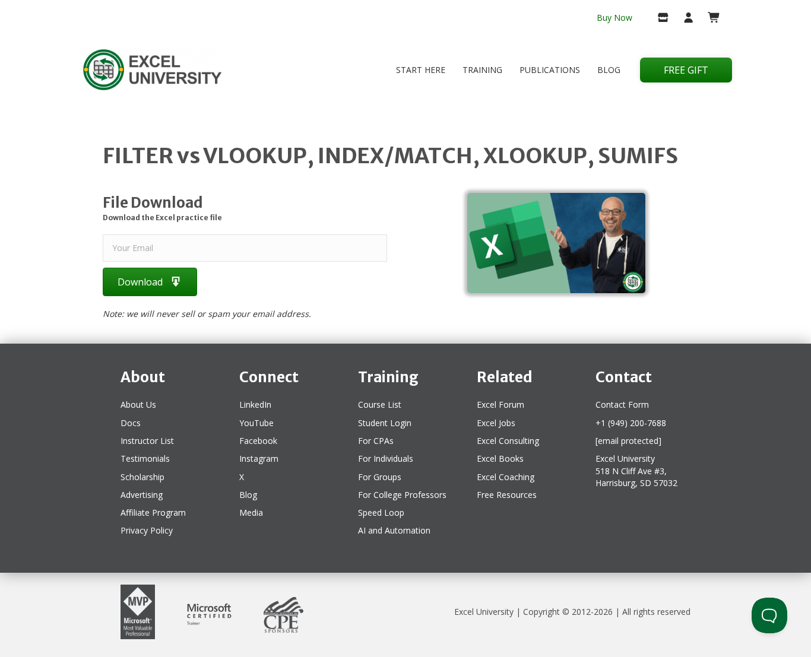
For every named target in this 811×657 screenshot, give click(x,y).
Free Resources (507, 494)
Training (482, 69)
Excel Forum (500, 404)
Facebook (258, 440)
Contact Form (622, 404)
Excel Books (500, 458)
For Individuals (385, 458)
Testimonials (145, 458)
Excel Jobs (496, 423)
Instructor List (147, 440)
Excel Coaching (505, 477)
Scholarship (142, 477)
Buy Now (614, 17)
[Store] (658, 18)
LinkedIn (255, 404)
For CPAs (376, 440)
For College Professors (402, 494)
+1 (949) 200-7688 (630, 423)
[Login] (683, 18)
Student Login (384, 423)
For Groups (379, 477)
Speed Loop (381, 512)
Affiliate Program (153, 512)
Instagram (258, 458)
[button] (150, 282)
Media (251, 512)
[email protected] (628, 440)
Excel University (484, 611)
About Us (138, 404)
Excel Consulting (508, 440)
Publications (549, 69)
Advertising (142, 494)
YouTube (256, 423)
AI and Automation (394, 530)
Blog (608, 69)
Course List (379, 404)
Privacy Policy (147, 530)
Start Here (420, 69)
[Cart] (709, 18)
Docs (131, 423)
